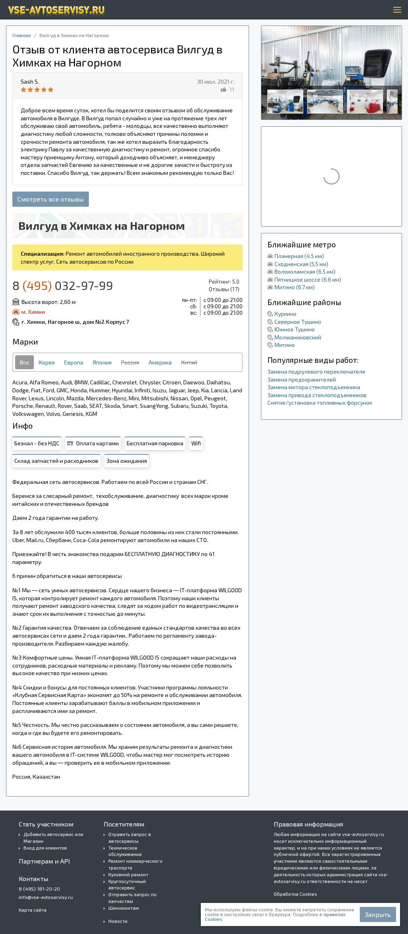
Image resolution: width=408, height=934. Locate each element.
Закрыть (378, 914)
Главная (21, 35)
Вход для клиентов (45, 847)
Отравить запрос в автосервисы (129, 837)
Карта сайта (33, 909)
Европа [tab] (73, 362)
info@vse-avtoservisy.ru (46, 897)
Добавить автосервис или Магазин (53, 837)
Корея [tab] (47, 362)
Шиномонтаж (123, 908)
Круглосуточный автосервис (127, 884)
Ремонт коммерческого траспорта (135, 864)
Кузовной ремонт (128, 874)
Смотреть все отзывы (51, 199)
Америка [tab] (160, 362)
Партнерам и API (44, 861)
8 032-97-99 (62, 285)
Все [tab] (24, 362)
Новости (118, 921)
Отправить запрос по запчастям (132, 897)
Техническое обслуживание (125, 851)
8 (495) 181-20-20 (39, 888)
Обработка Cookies (295, 894)
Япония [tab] (102, 362)
